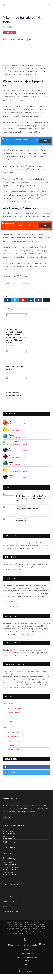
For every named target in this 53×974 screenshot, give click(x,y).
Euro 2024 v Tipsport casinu (15, 367)
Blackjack (11, 717)
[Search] (49, 5)
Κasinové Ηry (8, 703)
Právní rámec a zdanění (12, 892)
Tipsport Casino (25, 283)
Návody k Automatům (16, 708)
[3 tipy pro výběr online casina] (8, 510)
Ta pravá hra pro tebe (24, 521)
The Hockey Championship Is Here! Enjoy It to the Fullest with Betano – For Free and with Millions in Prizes (16, 336)
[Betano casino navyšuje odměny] (16, 383)
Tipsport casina (38, 125)
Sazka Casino (7, 853)
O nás (26, 950)
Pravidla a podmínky (26, 953)
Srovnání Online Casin (11, 897)
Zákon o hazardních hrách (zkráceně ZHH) (19, 688)
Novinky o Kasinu (14, 737)
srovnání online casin (17, 650)
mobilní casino (29, 634)
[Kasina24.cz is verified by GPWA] (42, 944)
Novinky (6, 727)
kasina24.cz (23, 971)
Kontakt (26, 960)
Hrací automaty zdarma (12, 911)
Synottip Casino (8, 858)
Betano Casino (10, 283)
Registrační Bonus (14, 606)
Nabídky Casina (9, 32)
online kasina (13, 545)
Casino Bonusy (8, 601)
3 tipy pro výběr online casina (27, 509)
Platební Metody (14, 745)
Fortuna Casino (8, 846)
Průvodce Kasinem (15, 741)
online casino (8, 567)
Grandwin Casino (9, 872)
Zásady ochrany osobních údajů (26, 957)
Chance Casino (8, 841)
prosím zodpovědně (25, 933)
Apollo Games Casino (10, 867)
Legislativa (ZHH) (14, 749)
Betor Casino (7, 863)
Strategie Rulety (13, 713)
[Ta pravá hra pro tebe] (8, 522)
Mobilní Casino (8, 906)
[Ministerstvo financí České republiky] (22, 945)
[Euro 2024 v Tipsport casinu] (16, 357)
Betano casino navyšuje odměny (13, 394)
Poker (10, 721)
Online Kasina (10, 414)
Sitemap (26, 964)
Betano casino (42, 213)
